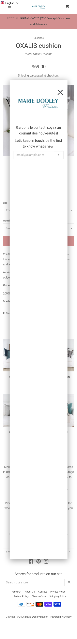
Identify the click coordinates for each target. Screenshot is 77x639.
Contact (42, 591)
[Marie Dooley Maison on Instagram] (46, 562)
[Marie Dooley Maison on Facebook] (30, 562)
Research (16, 591)
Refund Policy (21, 596)
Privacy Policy (57, 591)
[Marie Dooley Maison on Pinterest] (38, 562)
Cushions (39, 38)
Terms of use (39, 596)
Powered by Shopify (60, 616)
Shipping (23, 75)
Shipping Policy (57, 596)
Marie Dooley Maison (38, 53)
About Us (30, 591)
